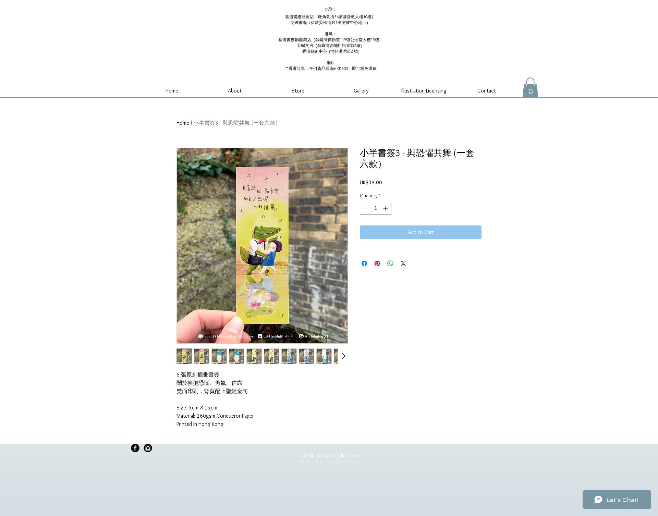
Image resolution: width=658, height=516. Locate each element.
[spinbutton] (375, 208)
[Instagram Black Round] (148, 448)
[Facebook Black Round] (135, 448)
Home (182, 123)
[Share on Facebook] (364, 263)
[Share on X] (403, 263)
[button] (530, 87)
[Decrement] (365, 208)
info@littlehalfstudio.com (329, 455)
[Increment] (386, 208)
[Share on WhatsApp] (390, 263)
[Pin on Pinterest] (377, 263)
